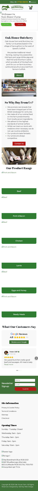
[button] (1, 359)
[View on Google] (6, 353)
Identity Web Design (26, 489)
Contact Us (19, 144)
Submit (26, 391)
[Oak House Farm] (13, 7)
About (19, 75)
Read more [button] (8, 367)
